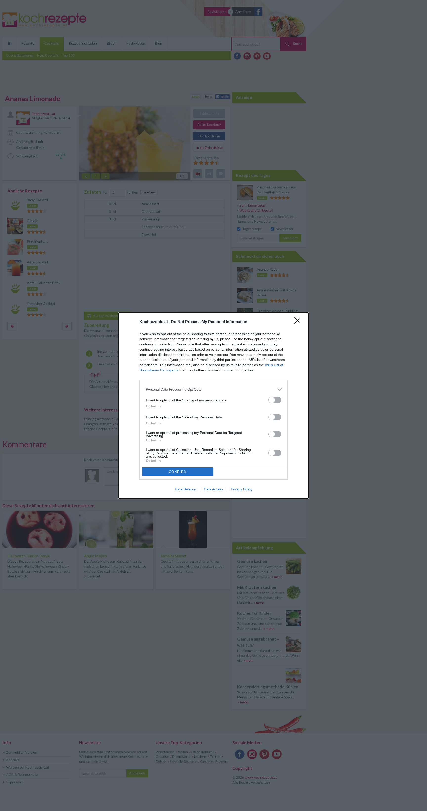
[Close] (299, 322)
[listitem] (213, 389)
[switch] (274, 400)
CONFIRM (178, 472)
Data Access (213, 489)
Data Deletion (185, 489)
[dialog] (213, 405)
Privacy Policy (241, 489)
